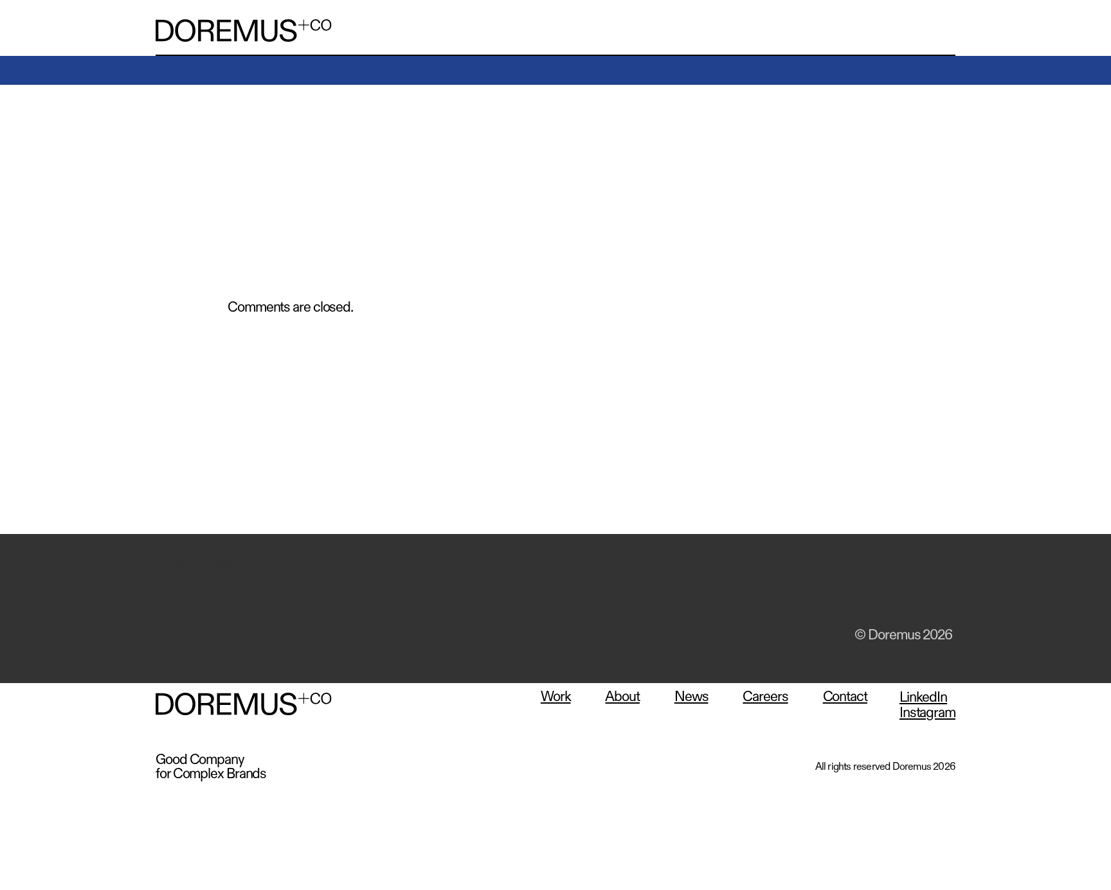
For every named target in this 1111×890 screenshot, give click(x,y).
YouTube (905, 593)
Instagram (938, 593)
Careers (765, 697)
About (622, 697)
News (691, 697)
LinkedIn (873, 593)
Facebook (807, 593)
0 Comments (259, 167)
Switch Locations (203, 564)
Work (556, 697)
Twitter (840, 593)
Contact (845, 697)
